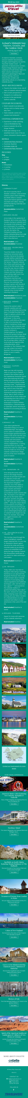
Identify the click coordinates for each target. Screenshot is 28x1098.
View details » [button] (14, 804)
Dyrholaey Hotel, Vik (10, 146)
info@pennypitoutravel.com (15, 1078)
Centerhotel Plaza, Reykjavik (13, 141)
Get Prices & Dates (14, 35)
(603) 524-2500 (13, 2)
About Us (14, 1072)
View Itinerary (14, 53)
